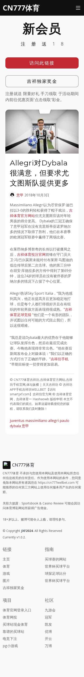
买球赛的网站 (55, 559)
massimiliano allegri (42, 420)
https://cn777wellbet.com (56, 482)
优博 (48, 631)
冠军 (48, 617)
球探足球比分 (55, 573)
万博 (48, 645)
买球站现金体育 (15, 624)
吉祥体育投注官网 (31, 254)
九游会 (50, 610)
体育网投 (10, 617)
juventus (17, 420)
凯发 (48, 624)
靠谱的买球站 (13, 631)
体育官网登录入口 (17, 610)
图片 (6, 580)
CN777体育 (21, 7)
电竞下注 (10, 638)
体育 (6, 566)
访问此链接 (42, 63)
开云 (48, 638)
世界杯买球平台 (57, 566)
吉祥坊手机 (60, 358)
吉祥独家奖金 (42, 81)
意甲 (20, 195)
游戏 (6, 573)
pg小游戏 (10, 645)
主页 (6, 559)
